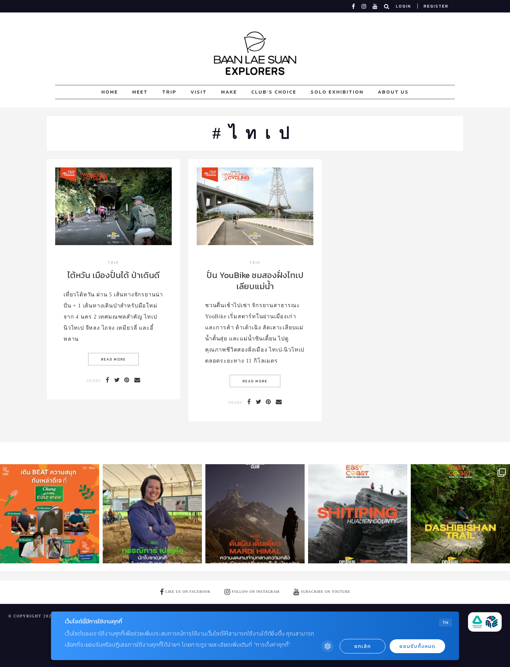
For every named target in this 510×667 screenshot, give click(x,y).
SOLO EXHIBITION (337, 92)
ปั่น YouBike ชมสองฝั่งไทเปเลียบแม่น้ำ (255, 280)
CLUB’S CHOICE (273, 92)
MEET (140, 92)
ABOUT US (393, 92)
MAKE (229, 92)
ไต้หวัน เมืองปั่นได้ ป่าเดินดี (113, 275)
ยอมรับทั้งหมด (417, 646)
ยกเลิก (362, 646)
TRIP (169, 92)
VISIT (198, 92)
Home (109, 92)
